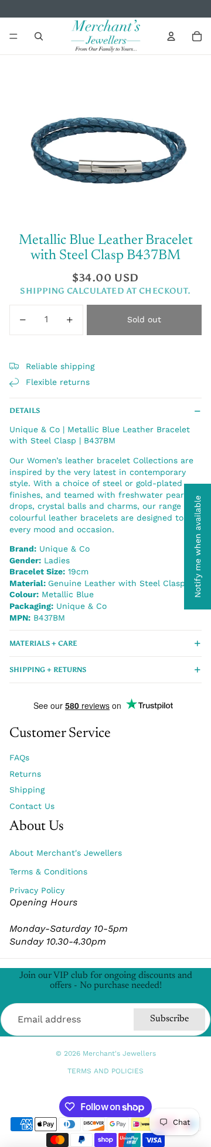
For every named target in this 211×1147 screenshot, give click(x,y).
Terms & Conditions (48, 871)
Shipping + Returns (47, 670)
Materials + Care (43, 643)
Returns (25, 774)
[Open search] (39, 36)
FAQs (19, 757)
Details (24, 411)
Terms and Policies (105, 1071)
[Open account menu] (171, 36)
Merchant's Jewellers (119, 1053)
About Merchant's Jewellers (65, 852)
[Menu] (13, 36)
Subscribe (169, 1019)
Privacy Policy (36, 890)
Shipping (27, 789)
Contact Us (32, 806)
